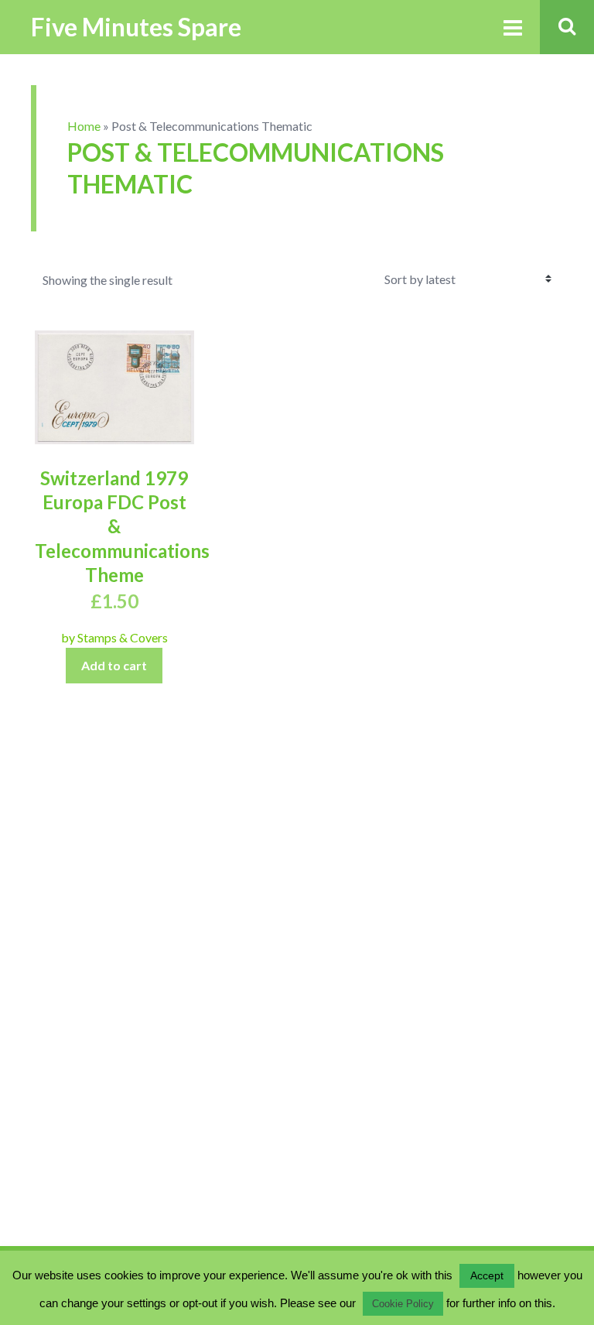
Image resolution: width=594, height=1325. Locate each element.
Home (84, 125)
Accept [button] (487, 1275)
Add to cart (114, 665)
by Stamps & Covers (114, 637)
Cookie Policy (403, 1304)
